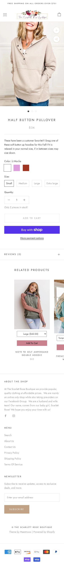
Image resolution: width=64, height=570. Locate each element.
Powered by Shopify (44, 532)
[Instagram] (13, 416)
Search (8, 435)
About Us (9, 441)
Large (37, 183)
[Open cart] (59, 14)
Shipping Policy (12, 458)
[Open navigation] (5, 14)
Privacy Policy (11, 452)
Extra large (52, 183)
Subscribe (16, 509)
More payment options (32, 238)
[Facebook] (5, 416)
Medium (23, 183)
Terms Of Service (13, 464)
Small (9, 183)
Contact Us (10, 447)
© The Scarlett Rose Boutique (32, 527)
